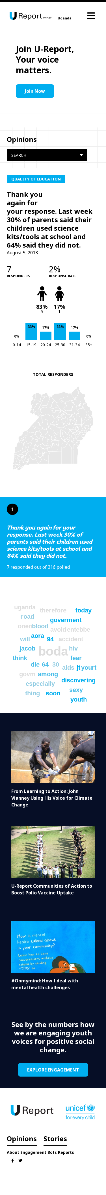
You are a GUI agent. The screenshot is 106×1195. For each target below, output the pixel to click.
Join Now (35, 91)
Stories (55, 1138)
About (13, 1152)
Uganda (65, 18)
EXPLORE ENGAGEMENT (53, 1070)
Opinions (22, 1138)
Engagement (33, 1152)
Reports (66, 1152)
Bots (52, 1152)
